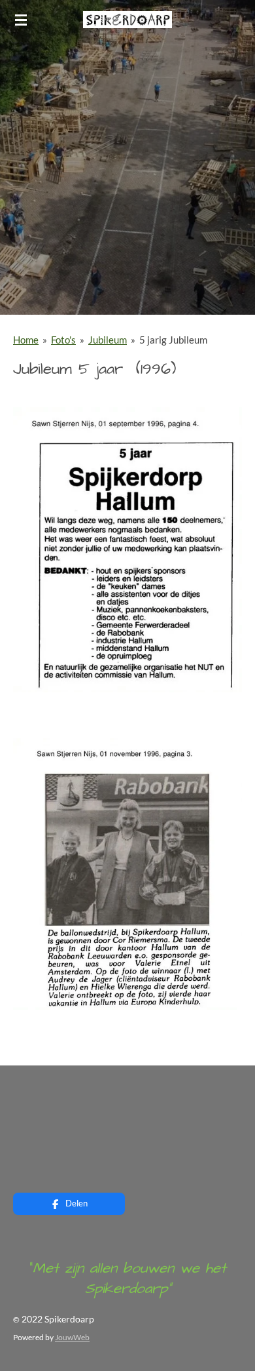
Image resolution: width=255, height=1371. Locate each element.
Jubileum (107, 340)
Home (26, 340)
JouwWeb (72, 1336)
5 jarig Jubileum (173, 340)
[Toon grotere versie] (127, 550)
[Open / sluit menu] (21, 20)
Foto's (63, 340)
